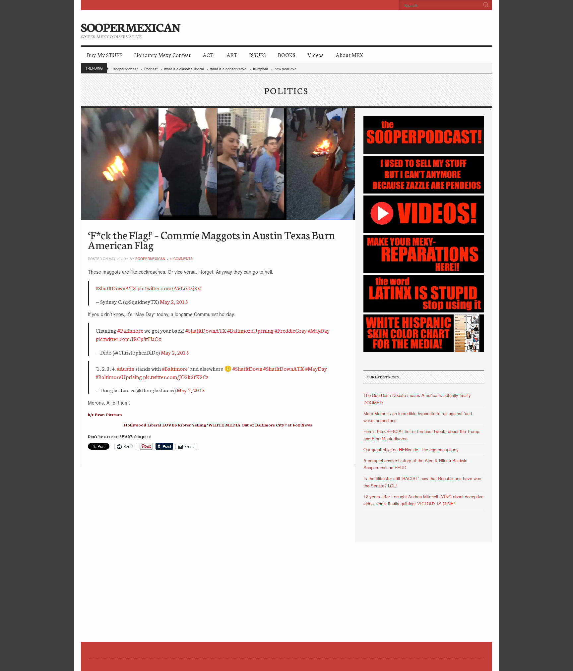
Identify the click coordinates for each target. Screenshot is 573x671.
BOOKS (286, 54)
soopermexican (150, 258)
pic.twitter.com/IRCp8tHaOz (128, 338)
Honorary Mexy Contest (162, 54)
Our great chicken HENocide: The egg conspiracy (411, 449)
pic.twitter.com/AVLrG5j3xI (169, 288)
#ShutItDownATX (116, 288)
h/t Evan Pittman (105, 414)
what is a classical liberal (184, 68)
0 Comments (181, 258)
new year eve (285, 68)
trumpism (260, 68)
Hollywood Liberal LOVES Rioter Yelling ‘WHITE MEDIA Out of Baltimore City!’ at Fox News (218, 424)
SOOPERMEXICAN (130, 26)
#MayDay (319, 330)
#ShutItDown (247, 368)
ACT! (209, 54)
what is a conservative (228, 68)
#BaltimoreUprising (250, 330)
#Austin (125, 368)
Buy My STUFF (104, 54)
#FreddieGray (291, 330)
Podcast (151, 68)
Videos (315, 54)
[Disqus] (218, 547)
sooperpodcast (125, 68)
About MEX (349, 54)
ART (231, 54)
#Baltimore (130, 330)
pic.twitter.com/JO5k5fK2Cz (176, 376)
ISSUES (257, 54)
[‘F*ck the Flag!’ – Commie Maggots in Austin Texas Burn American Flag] (218, 164)
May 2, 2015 (174, 301)
